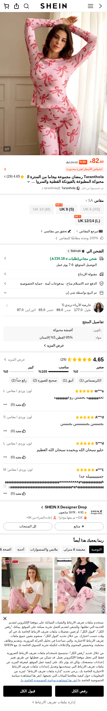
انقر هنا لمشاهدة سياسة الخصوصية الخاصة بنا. (48, 680)
